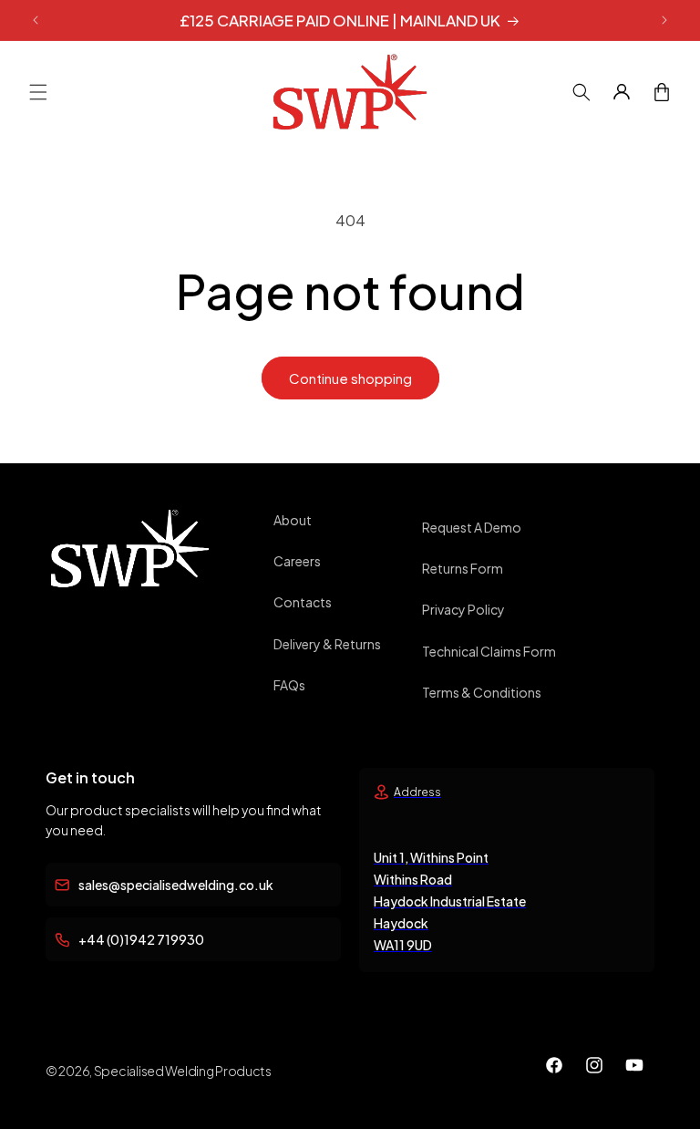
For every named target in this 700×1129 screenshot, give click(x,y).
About (292, 520)
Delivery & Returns (327, 644)
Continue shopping (350, 378)
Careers (297, 561)
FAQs (289, 685)
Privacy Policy (463, 609)
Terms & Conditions (481, 692)
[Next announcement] (664, 20)
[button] (38, 92)
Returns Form (462, 568)
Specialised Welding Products (183, 1070)
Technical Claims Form (489, 651)
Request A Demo (471, 527)
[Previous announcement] (35, 20)
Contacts (302, 602)
